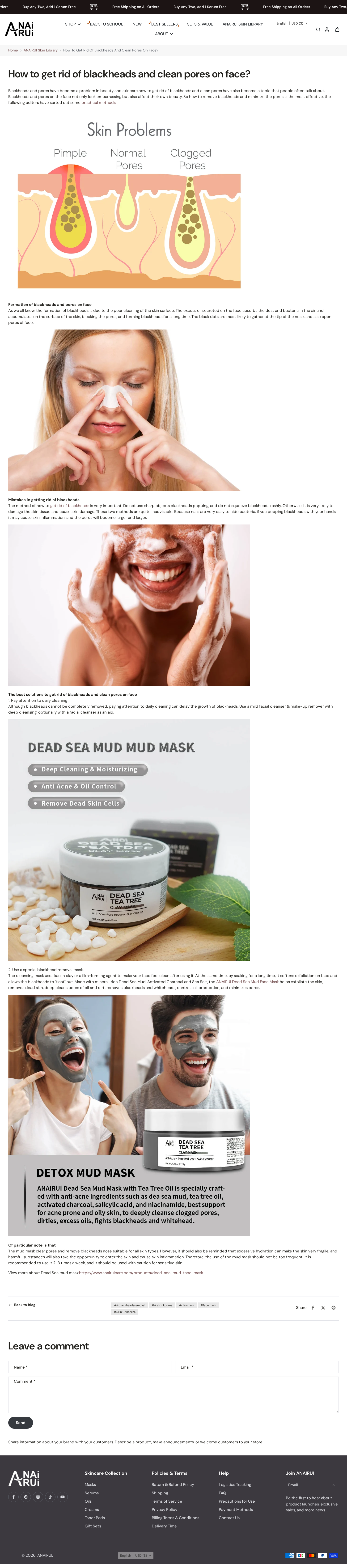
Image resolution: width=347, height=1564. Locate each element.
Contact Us (229, 1517)
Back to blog (24, 1304)
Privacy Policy (164, 1509)
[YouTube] (62, 1497)
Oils (88, 1501)
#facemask (208, 1305)
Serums (92, 1493)
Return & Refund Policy (173, 1484)
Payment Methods (236, 1509)
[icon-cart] (337, 29)
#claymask (186, 1305)
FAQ (222, 1493)
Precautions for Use (237, 1501)
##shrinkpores (162, 1305)
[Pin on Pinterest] (333, 1307)
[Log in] (327, 29)
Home (13, 50)
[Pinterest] (26, 1497)
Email (187, 1367)
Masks (90, 1484)
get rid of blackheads (69, 505)
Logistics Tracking (235, 1484)
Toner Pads (95, 1517)
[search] (318, 29)
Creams (92, 1509)
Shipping (160, 1493)
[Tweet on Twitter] (323, 1307)
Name (21, 1367)
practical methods (98, 102)
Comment (24, 1381)
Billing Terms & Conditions (175, 1517)
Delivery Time (164, 1526)
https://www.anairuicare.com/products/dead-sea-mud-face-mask (141, 1272)
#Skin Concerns (124, 1312)
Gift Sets (93, 1526)
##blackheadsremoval (129, 1305)
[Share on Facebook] (313, 1307)
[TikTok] (50, 1497)
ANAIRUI (44, 1555)
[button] (292, 23)
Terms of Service (167, 1501)
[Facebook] (13, 1497)
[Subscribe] (333, 1485)
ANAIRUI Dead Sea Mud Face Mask (247, 981)
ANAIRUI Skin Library (41, 50)
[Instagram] (38, 1497)
